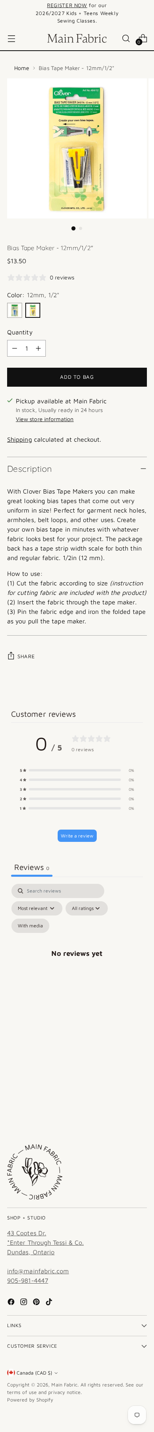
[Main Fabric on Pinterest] (37, 1303)
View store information (45, 419)
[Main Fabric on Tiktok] (49, 1303)
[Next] (144, 13)
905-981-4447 (27, 1280)
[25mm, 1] (14, 310)
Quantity (20, 332)
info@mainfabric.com (38, 1270)
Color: (33, 294)
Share (26, 656)
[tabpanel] (77, 962)
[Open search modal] (126, 38)
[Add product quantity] (38, 348)
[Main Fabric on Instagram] (24, 1303)
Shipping (19, 439)
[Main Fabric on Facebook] (12, 1303)
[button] (77, 770)
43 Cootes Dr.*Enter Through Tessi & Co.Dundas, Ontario (45, 1242)
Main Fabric (64, 1385)
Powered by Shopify (30, 1400)
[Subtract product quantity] (15, 348)
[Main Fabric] (77, 38)
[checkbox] (30, 926)
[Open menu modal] (11, 38)
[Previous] (9, 13)
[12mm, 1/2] (32, 310)
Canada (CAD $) (34, 1373)
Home (21, 68)
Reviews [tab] (31, 867)
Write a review (77, 836)
